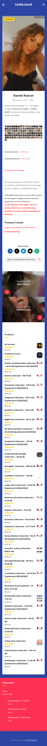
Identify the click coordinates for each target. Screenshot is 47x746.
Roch (24, 709)
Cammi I (26, 701)
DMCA (4, 691)
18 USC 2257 (7, 694)
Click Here (24, 152)
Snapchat (9, 19)
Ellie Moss (26, 717)
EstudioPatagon (31, 740)
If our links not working (14, 170)
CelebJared (23, 4)
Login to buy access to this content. (20, 227)
